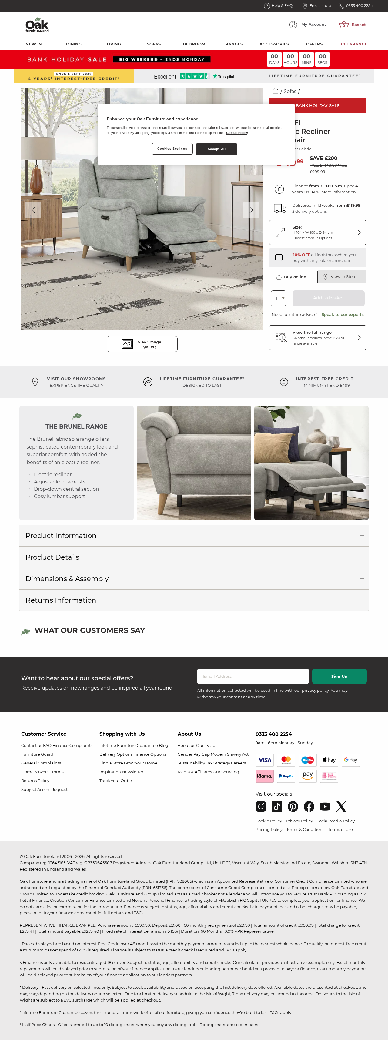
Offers (314, 44)
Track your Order (115, 780)
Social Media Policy (336, 820)
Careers (238, 763)
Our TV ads (206, 745)
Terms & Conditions (305, 829)
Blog (163, 745)
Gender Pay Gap (194, 754)
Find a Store (111, 763)
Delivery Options (115, 754)
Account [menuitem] (313, 24)
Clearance (354, 44)
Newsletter (132, 771)
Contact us (31, 745)
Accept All (217, 149)
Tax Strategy (218, 763)
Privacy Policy (299, 820)
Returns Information (60, 600)
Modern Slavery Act (230, 754)
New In (33, 44)
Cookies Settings (172, 148)
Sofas (154, 44)
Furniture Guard (37, 754)
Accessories (274, 44)
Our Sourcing (226, 771)
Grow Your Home (140, 763)
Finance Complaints (72, 745)
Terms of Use (340, 829)
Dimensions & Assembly (67, 578)
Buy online (295, 276)
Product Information (61, 535)
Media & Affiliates (195, 771)
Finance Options (149, 754)
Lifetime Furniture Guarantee (128, 745)
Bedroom (194, 44)
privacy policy (315, 690)
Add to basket (328, 298)
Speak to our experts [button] (343, 314)
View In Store (343, 276)
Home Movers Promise (43, 771)
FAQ (47, 745)
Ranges (234, 44)
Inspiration (110, 771)
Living (114, 44)
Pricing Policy (269, 829)
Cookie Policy (269, 820)
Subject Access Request (44, 789)
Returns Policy (35, 780)
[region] (196, 134)
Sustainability (191, 763)
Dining (74, 44)
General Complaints (41, 763)
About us (186, 745)
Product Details (52, 557)
